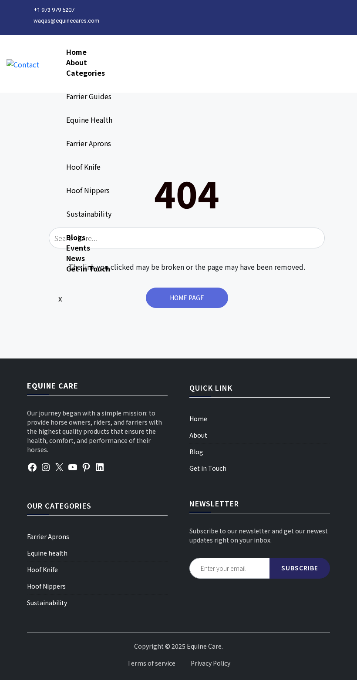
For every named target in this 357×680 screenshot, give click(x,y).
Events (78, 247)
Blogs (75, 237)
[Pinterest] (86, 466)
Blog (196, 451)
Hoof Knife (83, 166)
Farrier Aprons (88, 143)
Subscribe (299, 567)
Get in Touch (88, 268)
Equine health (47, 553)
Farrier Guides (88, 96)
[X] (59, 466)
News (75, 258)
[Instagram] (45, 466)
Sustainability (88, 213)
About (76, 62)
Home (76, 52)
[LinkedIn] (99, 466)
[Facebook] (32, 466)
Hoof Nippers (88, 190)
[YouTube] (72, 466)
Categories (85, 72)
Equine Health (89, 119)
